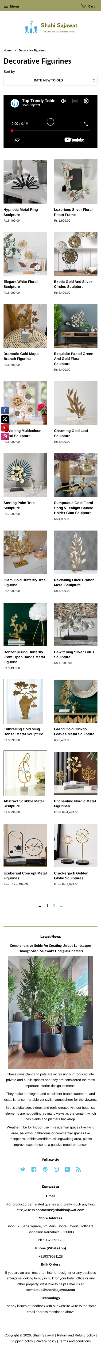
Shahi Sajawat (43, 1335)
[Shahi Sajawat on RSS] (78, 1170)
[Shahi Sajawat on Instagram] (56, 1170)
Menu (14, 6)
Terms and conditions (75, 1341)
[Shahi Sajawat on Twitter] (22, 1170)
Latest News (50, 936)
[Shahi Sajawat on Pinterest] (45, 1170)
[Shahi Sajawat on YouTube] (67, 1170)
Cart (91, 6)
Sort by (9, 71)
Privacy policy (46, 1341)
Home (8, 50)
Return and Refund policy (76, 1335)
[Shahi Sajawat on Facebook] (34, 1170)
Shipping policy (22, 1341)
